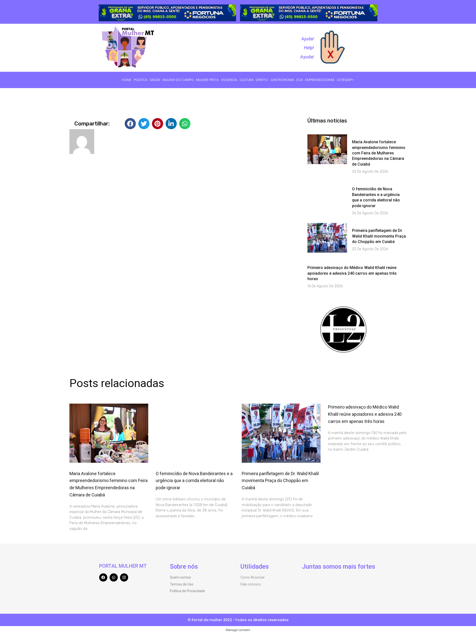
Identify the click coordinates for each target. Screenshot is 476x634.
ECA (300, 79)
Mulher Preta (207, 79)
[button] (130, 123)
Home (126, 79)
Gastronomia (282, 79)
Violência (229, 79)
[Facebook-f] (103, 577)
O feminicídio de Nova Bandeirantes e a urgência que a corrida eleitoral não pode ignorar (194, 480)
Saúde (155, 79)
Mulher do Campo (178, 79)
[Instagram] (124, 577)
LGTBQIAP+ (345, 79)
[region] (343, 304)
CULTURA (246, 79)
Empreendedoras (319, 79)
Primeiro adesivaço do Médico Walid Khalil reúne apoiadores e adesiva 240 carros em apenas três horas (352, 273)
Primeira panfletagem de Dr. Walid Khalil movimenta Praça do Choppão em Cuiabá (379, 236)
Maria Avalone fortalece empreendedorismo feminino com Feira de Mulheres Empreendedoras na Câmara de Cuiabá (378, 153)
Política (140, 79)
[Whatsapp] (114, 577)
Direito (262, 79)
